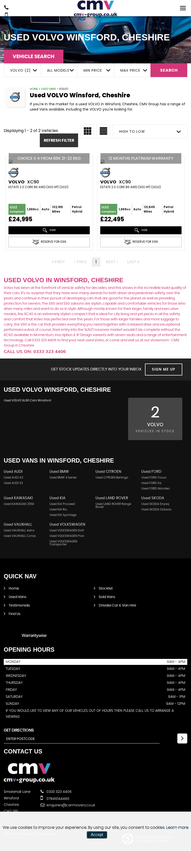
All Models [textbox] (58, 70)
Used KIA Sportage (62, 514)
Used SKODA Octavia (156, 509)
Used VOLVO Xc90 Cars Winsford (27, 400)
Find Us (14, 614)
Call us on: (35, 351)
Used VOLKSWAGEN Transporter (63, 543)
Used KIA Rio (58, 509)
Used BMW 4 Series (63, 477)
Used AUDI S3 (13, 483)
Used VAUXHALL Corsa (20, 535)
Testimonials (19, 605)
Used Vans (48, 89)
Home (34, 89)
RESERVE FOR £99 (53, 242)
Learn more (177, 828)
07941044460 (57, 799)
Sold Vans (107, 597)
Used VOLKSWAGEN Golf (66, 530)
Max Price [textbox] (130, 70)
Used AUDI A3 (13, 477)
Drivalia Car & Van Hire (117, 605)
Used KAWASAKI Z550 (19, 503)
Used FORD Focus (153, 477)
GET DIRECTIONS (19, 730)
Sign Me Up (163, 369)
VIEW (52, 230)
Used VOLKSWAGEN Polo (66, 535)
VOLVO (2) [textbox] (20, 70)
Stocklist (106, 588)
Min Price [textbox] (93, 70)
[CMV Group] (95, 8)
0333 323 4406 (59, 792)
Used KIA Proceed (62, 503)
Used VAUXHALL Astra (19, 530)
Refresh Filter (59, 140)
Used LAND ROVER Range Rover (113, 505)
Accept (97, 835)
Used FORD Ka (151, 483)
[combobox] (22, 70)
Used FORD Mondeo (155, 488)
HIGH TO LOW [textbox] (132, 131)
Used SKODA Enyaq (155, 503)
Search (169, 70)
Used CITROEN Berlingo (112, 477)
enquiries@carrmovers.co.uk (70, 805)
